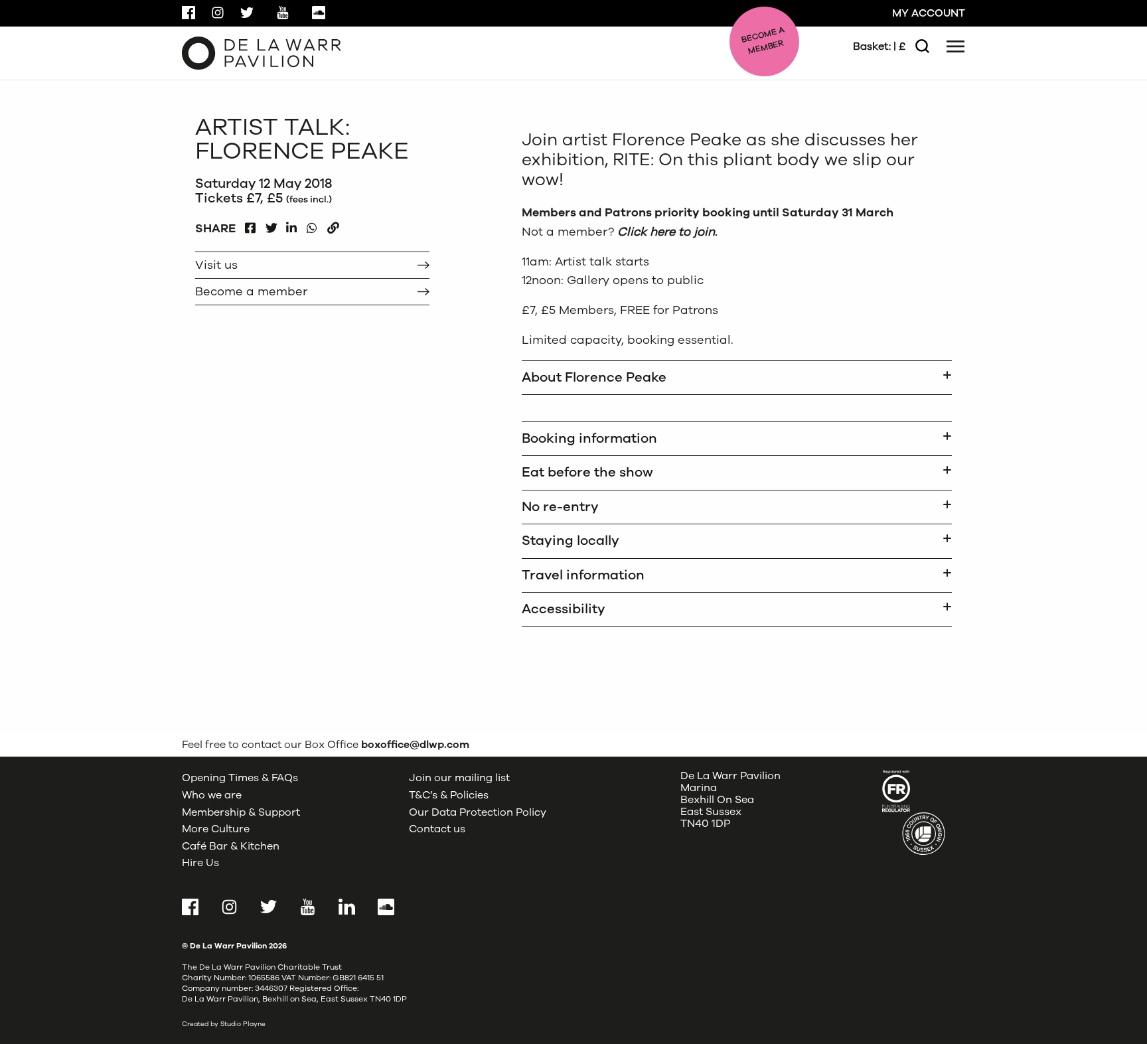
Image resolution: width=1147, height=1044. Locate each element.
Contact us (437, 829)
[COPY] (333, 224)
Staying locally (570, 541)
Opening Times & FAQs (240, 778)
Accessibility (563, 609)
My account (928, 13)
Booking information (589, 438)
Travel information (583, 575)
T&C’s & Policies (449, 795)
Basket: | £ (879, 46)
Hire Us (200, 863)
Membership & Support (241, 812)
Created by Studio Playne (224, 1024)
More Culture (216, 829)
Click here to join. (669, 232)
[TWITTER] (271, 224)
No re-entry (560, 507)
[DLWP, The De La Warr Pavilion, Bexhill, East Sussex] (261, 52)
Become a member (251, 291)
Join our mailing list (459, 778)
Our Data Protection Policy (477, 812)
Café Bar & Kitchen (230, 846)
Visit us (216, 265)
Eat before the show (587, 472)
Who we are (212, 795)
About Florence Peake (594, 377)
